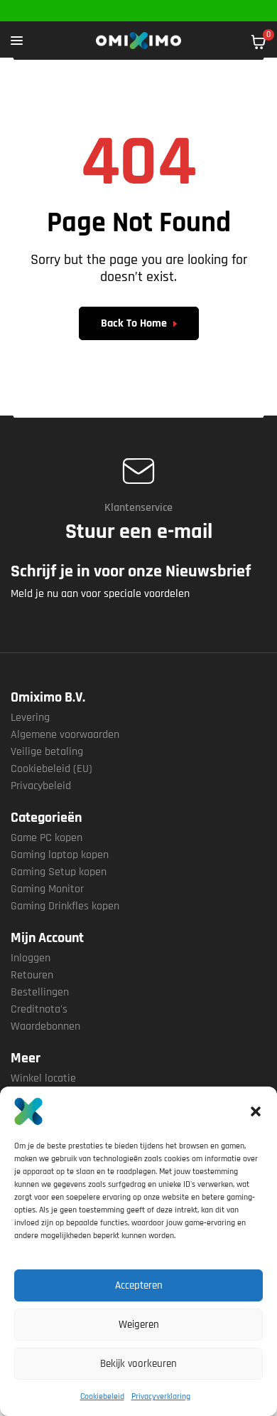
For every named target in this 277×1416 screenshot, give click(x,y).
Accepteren (139, 1285)
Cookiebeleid (102, 1396)
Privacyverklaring (160, 1396)
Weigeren (139, 1324)
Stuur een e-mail (138, 531)
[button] (256, 1111)
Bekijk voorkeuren (138, 1363)
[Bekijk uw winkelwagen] (258, 42)
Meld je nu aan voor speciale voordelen (100, 593)
